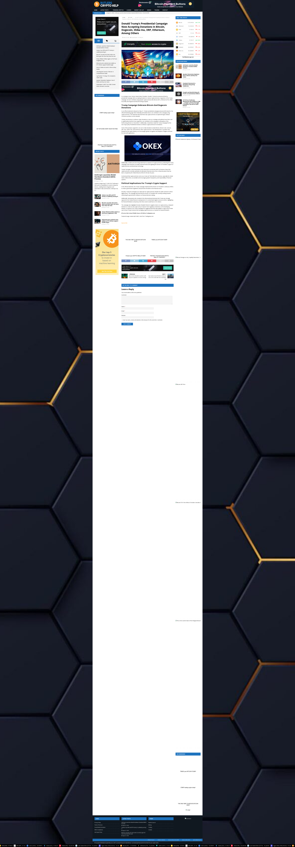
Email (122, 311)
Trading (156, 10)
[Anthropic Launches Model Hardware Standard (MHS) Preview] (107, 163)
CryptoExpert (134, 37)
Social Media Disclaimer (99, 827)
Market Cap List (139, 10)
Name (123, 306)
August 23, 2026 (187, 107)
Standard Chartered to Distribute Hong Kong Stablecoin (189, 85)
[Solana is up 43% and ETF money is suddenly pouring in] (97, 196)
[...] (95, 190)
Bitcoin (141, 37)
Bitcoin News (181, 135)
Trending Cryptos (118, 10)
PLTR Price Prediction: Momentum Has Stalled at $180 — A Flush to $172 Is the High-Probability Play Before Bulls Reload (191, 102)
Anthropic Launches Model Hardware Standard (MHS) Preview (105, 177)
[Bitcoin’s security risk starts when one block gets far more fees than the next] (97, 204)
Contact (165, 10)
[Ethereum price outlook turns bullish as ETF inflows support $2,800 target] (97, 221)
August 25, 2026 (187, 87)
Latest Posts (104, 10)
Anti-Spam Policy (98, 832)
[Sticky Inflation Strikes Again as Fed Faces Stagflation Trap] (97, 213)
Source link (124, 223)
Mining (149, 10)
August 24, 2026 (187, 95)
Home (95, 10)
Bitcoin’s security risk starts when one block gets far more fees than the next (110, 204)
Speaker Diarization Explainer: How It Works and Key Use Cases (191, 75)
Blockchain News (182, 61)
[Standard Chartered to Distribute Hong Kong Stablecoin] (179, 85)
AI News (129, 10)
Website (123, 315)
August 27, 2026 (99, 181)
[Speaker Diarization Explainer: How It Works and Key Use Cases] (179, 76)
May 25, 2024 (126, 37)
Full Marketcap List (188, 57)
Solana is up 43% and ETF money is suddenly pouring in (110, 195)
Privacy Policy (97, 822)
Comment (123, 295)
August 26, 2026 (187, 78)
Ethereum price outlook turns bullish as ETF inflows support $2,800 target (110, 221)
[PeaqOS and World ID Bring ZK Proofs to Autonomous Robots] (179, 94)
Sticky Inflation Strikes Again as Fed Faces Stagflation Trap (111, 212)
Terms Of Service (98, 825)
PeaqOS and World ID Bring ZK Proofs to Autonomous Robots (191, 93)
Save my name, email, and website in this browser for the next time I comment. (143, 320)
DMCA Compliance (98, 829)
